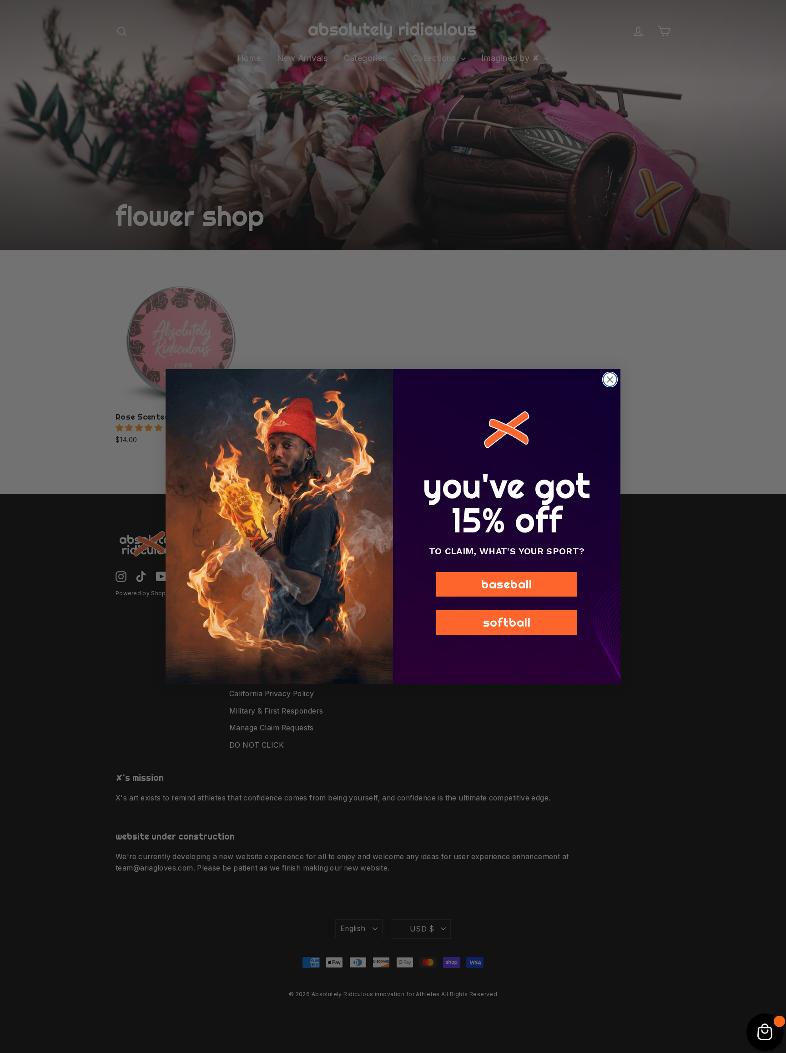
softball (507, 622)
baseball (506, 584)
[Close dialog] (610, 379)
